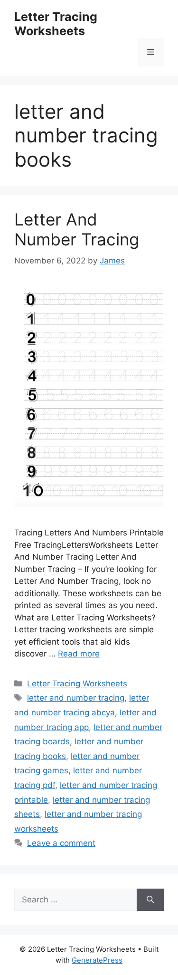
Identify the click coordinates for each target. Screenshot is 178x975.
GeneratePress (97, 960)
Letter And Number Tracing (76, 229)
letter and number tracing (75, 698)
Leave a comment (61, 843)
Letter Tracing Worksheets (55, 23)
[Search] (150, 900)
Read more (79, 653)
